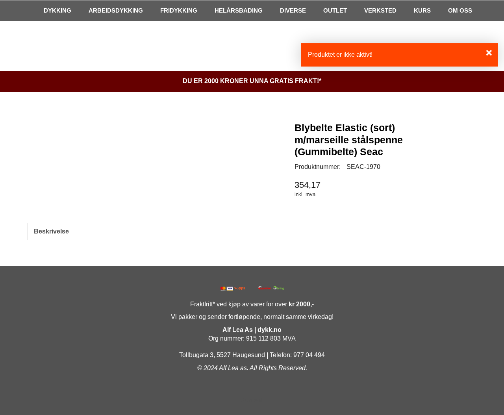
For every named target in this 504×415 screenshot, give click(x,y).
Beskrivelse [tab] (51, 231)
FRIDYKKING (178, 10)
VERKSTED (380, 10)
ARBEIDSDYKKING (116, 10)
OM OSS (460, 10)
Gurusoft (252, 400)
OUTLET (335, 10)
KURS (422, 10)
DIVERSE (293, 10)
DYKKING (57, 10)
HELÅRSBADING (239, 10)
